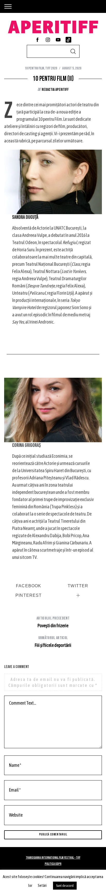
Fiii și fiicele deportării (53, 641)
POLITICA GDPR (53, 864)
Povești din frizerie (53, 622)
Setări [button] (42, 885)
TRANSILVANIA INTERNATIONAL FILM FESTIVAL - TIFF (53, 858)
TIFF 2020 (51, 68)
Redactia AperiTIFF (55, 89)
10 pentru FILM (34, 68)
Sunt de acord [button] (65, 886)
